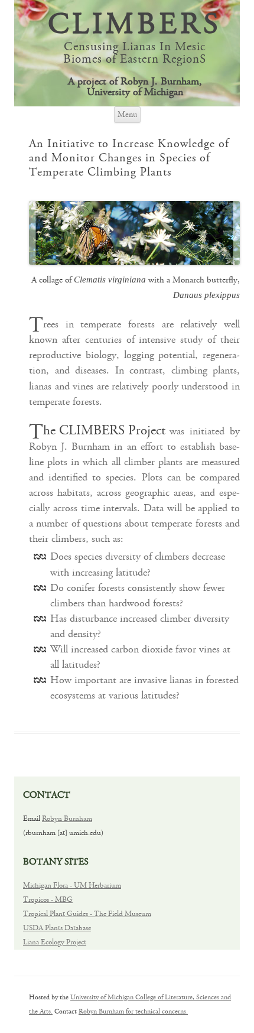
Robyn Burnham (67, 819)
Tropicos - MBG (48, 900)
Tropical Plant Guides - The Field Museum (87, 914)
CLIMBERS (135, 26)
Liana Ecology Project (54, 942)
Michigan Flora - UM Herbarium (72, 886)
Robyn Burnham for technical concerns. (133, 1011)
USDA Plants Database (57, 928)
